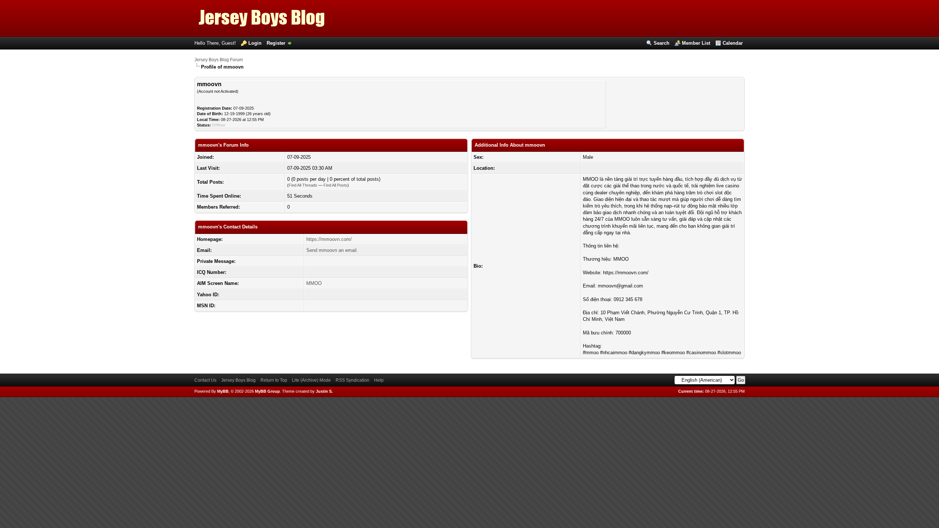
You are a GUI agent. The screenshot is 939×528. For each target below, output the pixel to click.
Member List (696, 43)
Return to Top (273, 380)
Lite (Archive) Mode (311, 380)
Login (255, 43)
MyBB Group (267, 391)
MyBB (223, 391)
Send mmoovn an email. (332, 250)
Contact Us (205, 380)
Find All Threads (303, 185)
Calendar (733, 43)
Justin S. (324, 391)
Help (379, 380)
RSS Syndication (352, 380)
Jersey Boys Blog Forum (218, 59)
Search (661, 43)
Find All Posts (335, 185)
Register (276, 43)
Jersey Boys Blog (238, 380)
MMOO (314, 283)
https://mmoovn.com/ (329, 239)
